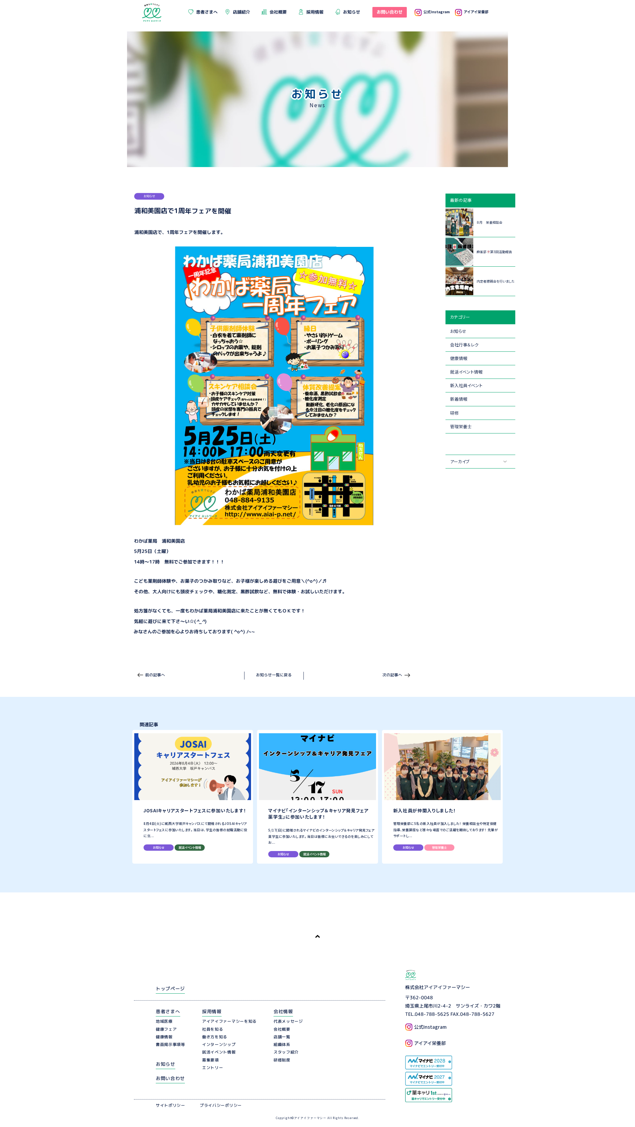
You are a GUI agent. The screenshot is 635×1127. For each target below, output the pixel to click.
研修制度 (282, 1060)
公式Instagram (436, 11)
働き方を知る (214, 1037)
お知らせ (458, 331)
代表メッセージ (288, 1021)
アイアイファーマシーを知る (229, 1021)
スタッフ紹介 (286, 1052)
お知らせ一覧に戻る (274, 674)
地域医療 (164, 1021)
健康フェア (166, 1029)
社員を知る (212, 1029)
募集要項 (210, 1060)
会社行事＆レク (464, 344)
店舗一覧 (282, 1037)
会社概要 (282, 1029)
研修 (454, 413)
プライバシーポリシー (221, 1105)
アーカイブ (459, 461)
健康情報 (458, 358)
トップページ (170, 988)
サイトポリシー (170, 1105)
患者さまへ (168, 1011)
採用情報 (212, 1011)
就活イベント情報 (466, 372)
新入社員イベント (466, 385)
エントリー (212, 1067)
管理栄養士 (461, 426)
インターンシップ (219, 1044)
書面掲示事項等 (170, 1044)
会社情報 (283, 1011)
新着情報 (458, 399)
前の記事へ (155, 674)
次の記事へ (392, 675)
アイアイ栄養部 (476, 11)
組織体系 (282, 1044)
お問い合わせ (170, 1078)
